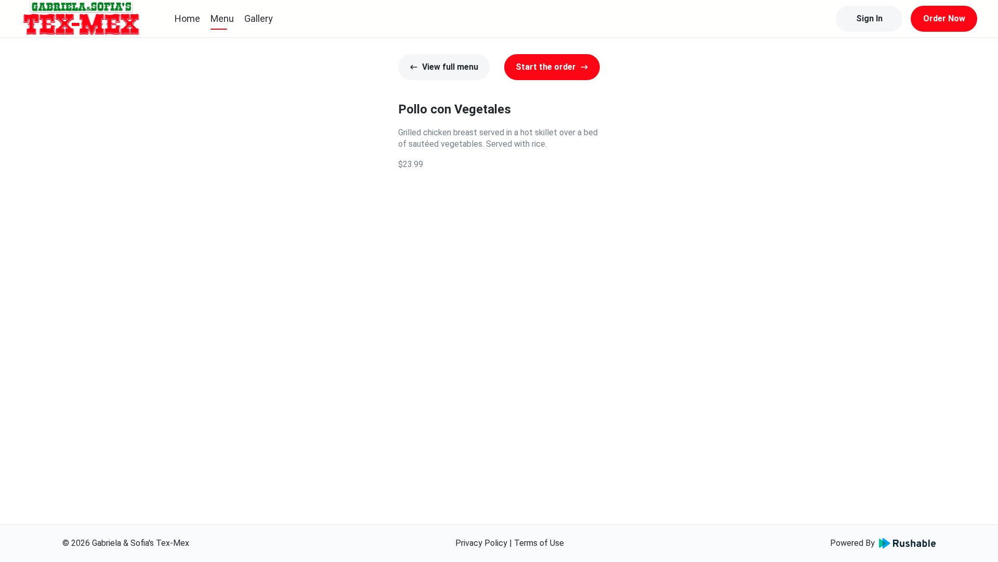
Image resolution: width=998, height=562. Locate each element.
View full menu (450, 67)
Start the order (546, 67)
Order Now (944, 18)
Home (187, 18)
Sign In (869, 18)
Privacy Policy (481, 543)
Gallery (258, 18)
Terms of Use (539, 543)
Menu (222, 18)
